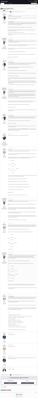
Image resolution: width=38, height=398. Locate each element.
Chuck (4, 333)
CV (4, 148)
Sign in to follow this (30, 8)
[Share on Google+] (3, 390)
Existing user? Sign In (30, 1)
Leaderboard (10, 3)
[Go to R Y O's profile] (4, 138)
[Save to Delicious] (5, 390)
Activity (6, 3)
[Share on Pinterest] (10, 390)
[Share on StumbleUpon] (7, 390)
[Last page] (21, 11)
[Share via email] (9, 390)
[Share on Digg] (4, 390)
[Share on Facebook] (2, 390)
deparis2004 (4, 38)
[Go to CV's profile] (4, 152)
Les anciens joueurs (14, 9)
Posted (10, 38)
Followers (34, 8)
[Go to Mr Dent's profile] (4, 18)
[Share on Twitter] (1, 390)
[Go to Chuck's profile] (4, 337)
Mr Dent (4, 13)
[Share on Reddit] (6, 390)
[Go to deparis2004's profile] (4, 42)
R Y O (4, 133)
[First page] (1, 11)
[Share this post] (36, 38)
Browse (2, 3)
